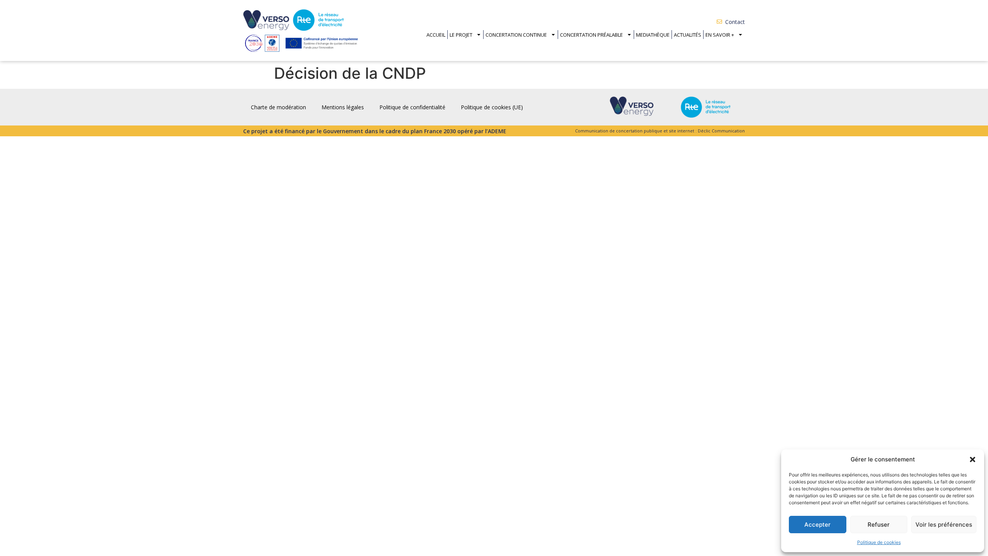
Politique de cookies (879, 542)
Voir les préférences (943, 524)
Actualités (687, 34)
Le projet (461, 34)
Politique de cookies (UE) (492, 107)
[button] (972, 459)
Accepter (817, 524)
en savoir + (719, 34)
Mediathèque (653, 34)
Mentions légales (342, 107)
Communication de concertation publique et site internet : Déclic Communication (660, 131)
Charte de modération (278, 107)
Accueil (435, 34)
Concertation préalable (591, 34)
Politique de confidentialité (412, 107)
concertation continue (516, 34)
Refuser (879, 524)
